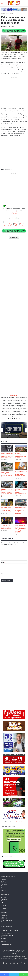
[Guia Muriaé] (14, 3)
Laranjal (3, 904)
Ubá (2, 923)
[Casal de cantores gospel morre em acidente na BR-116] (7, 520)
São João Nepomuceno (6, 920)
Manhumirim (4, 912)
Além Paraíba (4, 897)
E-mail (3, 568)
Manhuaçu (3, 908)
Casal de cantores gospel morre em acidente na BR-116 (6, 527)
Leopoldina (3, 905)
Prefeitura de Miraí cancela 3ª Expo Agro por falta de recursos (6, 474)
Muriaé (2, 890)
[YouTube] (15, 418)
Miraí (2, 887)
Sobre (6, 951)
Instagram (5, 224)
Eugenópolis (4, 884)
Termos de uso (12, 951)
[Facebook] (11, 418)
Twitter (10, 226)
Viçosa (2, 925)
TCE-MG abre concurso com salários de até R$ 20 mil (13, 433)
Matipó (2, 914)
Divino (2, 881)
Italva (2, 936)
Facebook (22, 222)
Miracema (3, 940)
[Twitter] (13, 418)
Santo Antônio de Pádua (6, 944)
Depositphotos (19, 821)
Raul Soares (4, 917)
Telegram (16, 224)
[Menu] (2, 3)
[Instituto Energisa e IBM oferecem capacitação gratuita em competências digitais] (21, 484)
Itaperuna (3, 938)
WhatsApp (21, 226)
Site (2, 573)
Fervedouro (3, 885)
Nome (3, 562)
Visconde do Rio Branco (6, 926)
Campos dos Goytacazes (7, 935)
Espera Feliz (4, 882)
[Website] (9, 418)
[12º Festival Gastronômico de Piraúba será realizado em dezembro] (21, 448)
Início (3, 13)
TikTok (5, 226)
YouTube (15, 226)
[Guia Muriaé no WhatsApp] (14, 31)
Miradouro (3, 889)
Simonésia (3, 921)
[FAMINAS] (14, 9)
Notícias (7, 13)
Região (11, 13)
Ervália (2, 907)
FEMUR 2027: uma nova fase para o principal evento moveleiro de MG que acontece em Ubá (7, 492)
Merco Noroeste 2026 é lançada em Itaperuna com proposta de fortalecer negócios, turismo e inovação (21, 474)
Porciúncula (3, 943)
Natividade (3, 941)
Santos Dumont (4, 918)
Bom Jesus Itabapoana (6, 933)
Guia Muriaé (4, 26)
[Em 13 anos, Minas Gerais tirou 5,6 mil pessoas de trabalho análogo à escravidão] (7, 502)
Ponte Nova (4, 915)
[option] (14, 430)
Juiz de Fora (4, 900)
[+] (5, 890)
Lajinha (2, 902)
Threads (22, 224)
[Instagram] (17, 418)
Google (11, 224)
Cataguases (4, 899)
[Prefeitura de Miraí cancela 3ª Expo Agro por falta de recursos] (7, 466)
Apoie (14, 953)
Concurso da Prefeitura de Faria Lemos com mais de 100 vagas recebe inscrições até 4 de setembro (21, 510)
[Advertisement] (14, 93)
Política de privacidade (21, 951)
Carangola (3, 879)
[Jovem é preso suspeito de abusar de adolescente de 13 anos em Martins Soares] (7, 448)
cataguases (14, 237)
